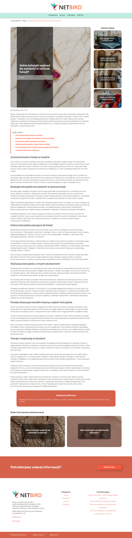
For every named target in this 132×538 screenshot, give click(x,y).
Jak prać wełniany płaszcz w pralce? (107, 79)
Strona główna (16, 21)
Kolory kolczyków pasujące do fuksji (30, 141)
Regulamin (54, 535)
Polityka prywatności (18, 535)
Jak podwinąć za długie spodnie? (103, 501)
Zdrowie (71, 15)
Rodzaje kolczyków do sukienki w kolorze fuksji (34, 138)
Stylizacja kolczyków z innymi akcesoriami (32, 144)
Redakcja (16, 517)
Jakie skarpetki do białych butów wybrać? (107, 98)
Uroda (80, 15)
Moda (62, 15)
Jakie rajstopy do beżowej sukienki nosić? (107, 59)
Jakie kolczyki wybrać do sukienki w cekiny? (37, 431)
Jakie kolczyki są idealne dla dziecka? (94, 431)
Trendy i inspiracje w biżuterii (27, 150)
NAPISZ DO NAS (109, 467)
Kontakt (16, 521)
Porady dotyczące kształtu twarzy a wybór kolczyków (37, 147)
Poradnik (53, 15)
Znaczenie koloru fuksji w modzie (29, 135)
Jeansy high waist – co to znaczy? (108, 40)
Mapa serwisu (38, 535)
